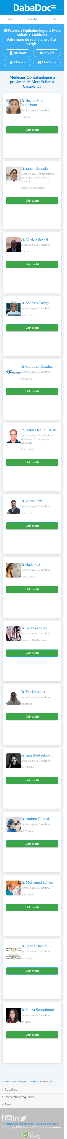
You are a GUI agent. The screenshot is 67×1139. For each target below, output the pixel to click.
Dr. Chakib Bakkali (34, 239)
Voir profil (32, 129)
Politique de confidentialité (19, 1124)
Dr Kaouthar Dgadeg (36, 366)
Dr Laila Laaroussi (34, 628)
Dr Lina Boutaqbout (36, 755)
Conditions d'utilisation (47, 1124)
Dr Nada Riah (30, 565)
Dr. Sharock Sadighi (35, 303)
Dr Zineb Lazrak (32, 692)
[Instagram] (8, 1120)
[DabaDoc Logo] (32, 7)
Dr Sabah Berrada (34, 168)
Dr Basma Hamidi (34, 946)
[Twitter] (23, 1120)
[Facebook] (2, 1120)
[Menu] (54, 7)
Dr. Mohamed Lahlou (36, 882)
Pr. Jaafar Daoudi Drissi (38, 430)
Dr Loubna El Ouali (35, 819)
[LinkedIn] (16, 1120)
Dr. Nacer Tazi (31, 501)
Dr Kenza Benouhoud (37, 1010)
